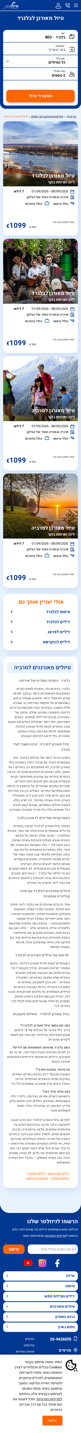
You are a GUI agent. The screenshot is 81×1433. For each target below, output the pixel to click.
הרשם (14, 1249)
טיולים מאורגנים (62, 1306)
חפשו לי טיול (40, 96)
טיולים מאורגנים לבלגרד (15, 116)
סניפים (65, 1350)
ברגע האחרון (65, 1317)
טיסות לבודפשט (37, 1178)
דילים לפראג (58, 632)
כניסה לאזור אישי (58, 5)
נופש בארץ (66, 1327)
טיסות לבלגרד (58, 612)
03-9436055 (60, 1339)
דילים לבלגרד (58, 622)
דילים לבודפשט (58, 1173)
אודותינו (29, 1345)
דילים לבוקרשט (56, 642)
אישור (52, 1420)
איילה (70, 1276)
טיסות (70, 1286)
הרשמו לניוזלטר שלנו (52, 1222)
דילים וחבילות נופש (59, 1296)
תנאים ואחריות (25, 1351)
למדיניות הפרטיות (49, 1399)
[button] (43, 37)
